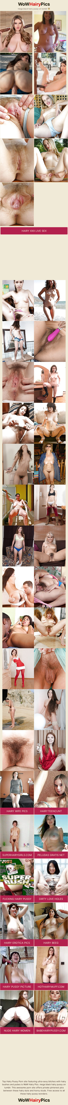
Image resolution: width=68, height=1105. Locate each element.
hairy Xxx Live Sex (34, 230)
